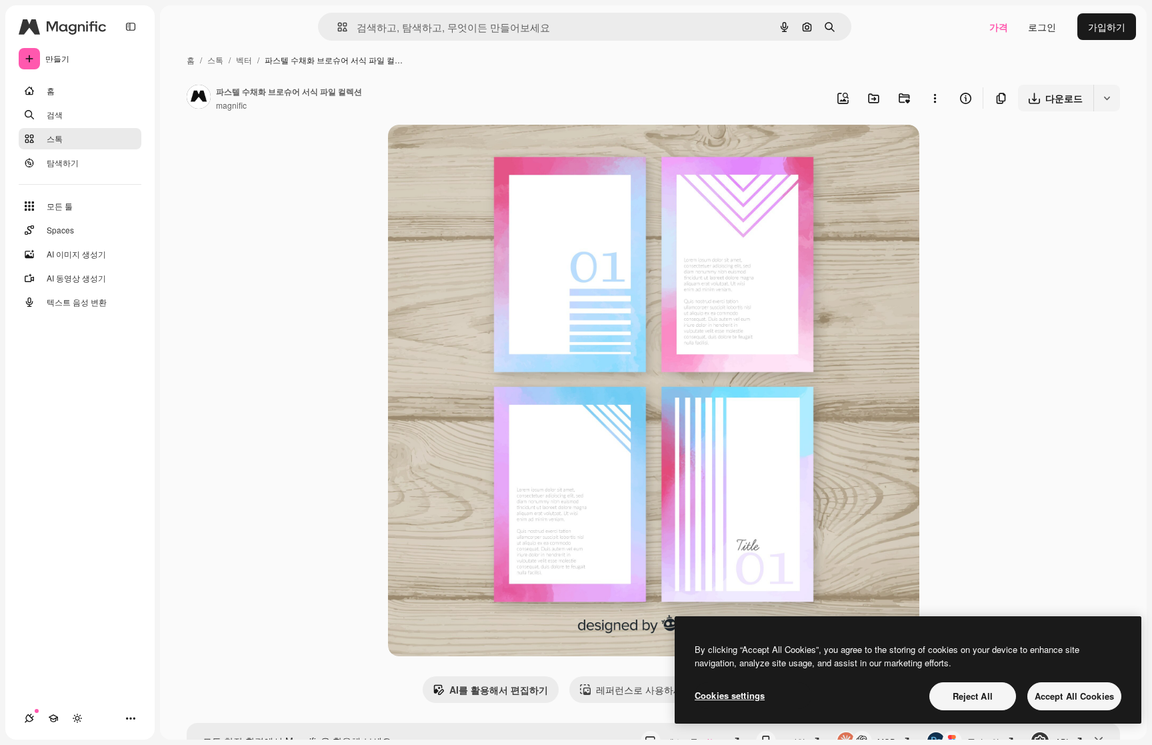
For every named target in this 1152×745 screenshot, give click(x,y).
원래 (465, 150)
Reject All (973, 696)
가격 (998, 26)
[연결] (29, 718)
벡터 (244, 59)
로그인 (1042, 26)
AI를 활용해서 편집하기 (498, 689)
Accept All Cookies (1074, 696)
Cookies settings (730, 695)
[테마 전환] (77, 718)
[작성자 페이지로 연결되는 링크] (199, 98)
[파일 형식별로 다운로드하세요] (1106, 98)
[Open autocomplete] (337, 27)
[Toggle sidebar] (130, 26)
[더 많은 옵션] (934, 98)
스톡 (215, 59)
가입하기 (1106, 26)
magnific (231, 105)
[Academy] (53, 718)
